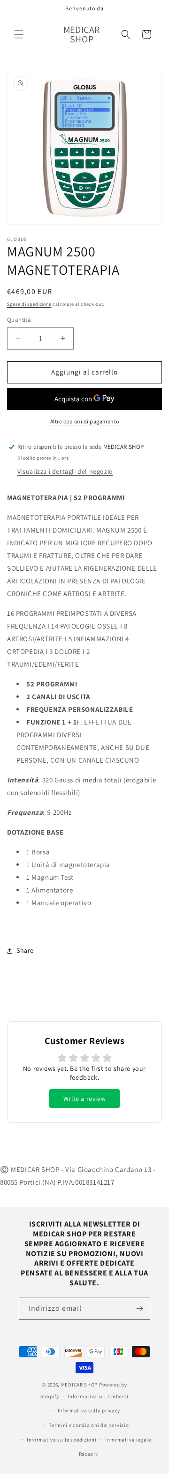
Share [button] (25, 950)
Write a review (84, 1098)
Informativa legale (128, 1439)
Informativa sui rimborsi (98, 1396)
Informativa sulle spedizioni (62, 1439)
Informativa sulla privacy (89, 1410)
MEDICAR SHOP (79, 1384)
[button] (18, 34)
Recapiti (89, 1453)
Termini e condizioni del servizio (89, 1425)
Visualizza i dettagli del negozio (65, 471)
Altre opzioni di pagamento (84, 421)
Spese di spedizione (29, 304)
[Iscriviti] (139, 1309)
